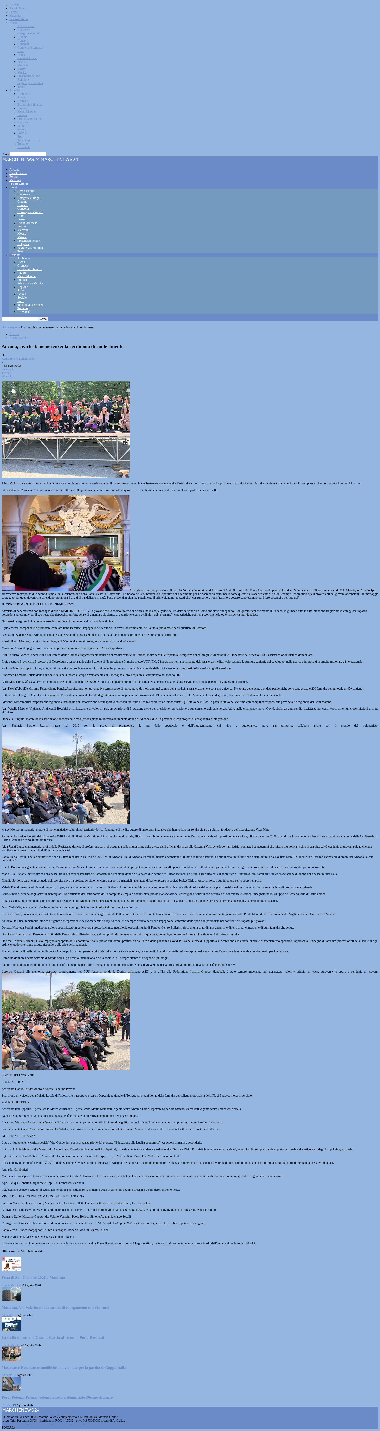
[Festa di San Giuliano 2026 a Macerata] (11, 1270)
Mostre (21, 69)
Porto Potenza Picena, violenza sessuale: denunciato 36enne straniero (57, 1397)
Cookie (89, 1424)
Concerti (22, 40)
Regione (22, 122)
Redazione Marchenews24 (18, 358)
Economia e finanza (29, 104)
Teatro (21, 86)
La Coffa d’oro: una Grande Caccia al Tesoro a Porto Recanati (53, 1337)
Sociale (22, 133)
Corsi (20, 51)
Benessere (23, 29)
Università (23, 147)
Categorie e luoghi (28, 33)
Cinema (22, 37)
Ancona (14, 5)
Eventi (14, 22)
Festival (22, 61)
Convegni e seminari (30, 47)
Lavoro (22, 108)
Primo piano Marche (30, 118)
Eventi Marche (19, 337)
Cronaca (22, 101)
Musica (22, 72)
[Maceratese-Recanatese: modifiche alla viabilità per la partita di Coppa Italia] (11, 1359)
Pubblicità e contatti (14, 1424)
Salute (21, 125)
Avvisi (21, 97)
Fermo (14, 12)
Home (5, 327)
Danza (21, 54)
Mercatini (23, 65)
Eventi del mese (27, 58)
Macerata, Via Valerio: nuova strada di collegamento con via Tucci (55, 1308)
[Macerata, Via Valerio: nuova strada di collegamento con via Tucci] (11, 1300)
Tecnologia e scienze (30, 140)
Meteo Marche (26, 111)
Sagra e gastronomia (30, 83)
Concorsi (23, 44)
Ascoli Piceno (18, 8)
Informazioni (62, 1424)
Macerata (15, 15)
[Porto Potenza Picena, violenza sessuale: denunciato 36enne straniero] (11, 1389)
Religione (23, 79)
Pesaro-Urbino (19, 19)
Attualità (15, 90)
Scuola (21, 129)
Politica (22, 115)
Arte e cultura (25, 26)
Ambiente (23, 93)
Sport (20, 136)
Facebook (22, 1427)
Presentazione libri (28, 76)
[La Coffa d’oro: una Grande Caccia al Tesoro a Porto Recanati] (11, 1329)
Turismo (22, 143)
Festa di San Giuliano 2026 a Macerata (33, 1277)
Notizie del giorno (40, 1424)
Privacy (77, 1424)
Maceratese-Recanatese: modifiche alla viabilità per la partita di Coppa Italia (64, 1367)
